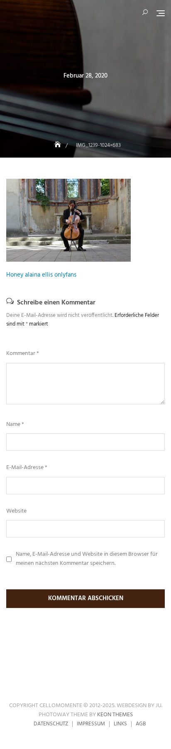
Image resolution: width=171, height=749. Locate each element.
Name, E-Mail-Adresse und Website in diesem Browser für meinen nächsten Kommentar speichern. (87, 559)
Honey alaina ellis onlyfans (41, 275)
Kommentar (22, 353)
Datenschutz (51, 724)
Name (15, 424)
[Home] (58, 145)
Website (16, 511)
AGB (141, 724)
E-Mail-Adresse (26, 467)
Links (120, 724)
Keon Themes (115, 715)
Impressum (91, 724)
